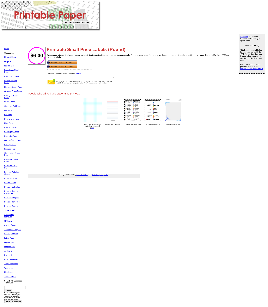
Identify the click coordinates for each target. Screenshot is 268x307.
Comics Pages (10, 225)
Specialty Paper (10, 136)
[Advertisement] (52, 37)
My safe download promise (54, 69)
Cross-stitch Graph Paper (12, 154)
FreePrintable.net (89, 83)
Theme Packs (10, 277)
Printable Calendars (12, 187)
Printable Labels (10, 178)
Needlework (9, 272)
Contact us (95, 175)
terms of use (88, 69)
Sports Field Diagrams (9, 216)
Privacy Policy (104, 175)
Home (6, 49)
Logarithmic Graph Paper (11, 71)
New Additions (10, 57)
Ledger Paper (9, 247)
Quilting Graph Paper (12, 140)
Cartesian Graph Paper (10, 167)
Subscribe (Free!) (252, 45)
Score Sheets (9, 210)
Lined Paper (9, 66)
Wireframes (9, 268)
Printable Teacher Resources (11, 192)
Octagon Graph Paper (13, 91)
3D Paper (8, 221)
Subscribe (59, 81)
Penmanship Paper (12, 119)
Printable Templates (12, 202)
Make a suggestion (13, 302)
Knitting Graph (10, 145)
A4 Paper (8, 251)
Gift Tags (8, 115)
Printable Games (11, 206)
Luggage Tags (10, 149)
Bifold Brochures (11, 259)
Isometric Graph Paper (10, 82)
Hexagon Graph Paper (13, 87)
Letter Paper (9, 238)
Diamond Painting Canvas (11, 173)
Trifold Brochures (11, 264)
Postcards (8, 255)
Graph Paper (9, 61)
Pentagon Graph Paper (10, 96)
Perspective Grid (11, 127)
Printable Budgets (11, 197)
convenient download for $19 (251, 69)
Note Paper (8, 123)
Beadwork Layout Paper (11, 160)
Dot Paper (8, 110)
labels (78, 73)
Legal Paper (9, 242)
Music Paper (9, 102)
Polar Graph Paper (11, 76)
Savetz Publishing (82, 175)
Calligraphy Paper (11, 132)
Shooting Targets (11, 234)
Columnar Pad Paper (12, 106)
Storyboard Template (12, 230)
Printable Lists (10, 183)
